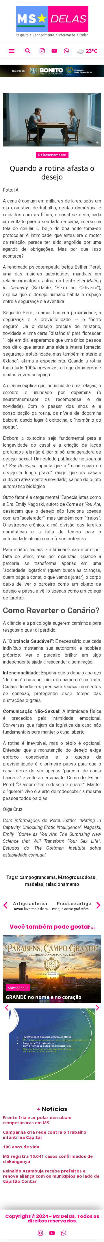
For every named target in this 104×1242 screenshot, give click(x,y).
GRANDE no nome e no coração (43, 997)
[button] (11, 51)
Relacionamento (52, 155)
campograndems (37, 877)
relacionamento (62, 884)
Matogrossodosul (77, 877)
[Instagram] (42, 50)
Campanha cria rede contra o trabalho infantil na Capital (44, 1134)
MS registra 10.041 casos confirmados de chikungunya (48, 1158)
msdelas (34, 884)
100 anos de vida (21, 1147)
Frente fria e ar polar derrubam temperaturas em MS (37, 1119)
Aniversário (18, 987)
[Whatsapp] (66, 50)
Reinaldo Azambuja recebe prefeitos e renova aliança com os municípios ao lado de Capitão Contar (51, 1176)
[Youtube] (54, 50)
